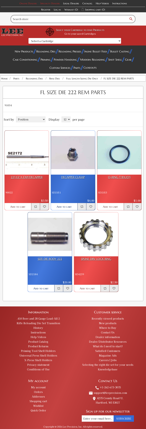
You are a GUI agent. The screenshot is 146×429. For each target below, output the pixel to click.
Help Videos (102, 3)
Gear (128, 59)
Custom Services (59, 67)
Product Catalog (38, 341)
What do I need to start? (108, 346)
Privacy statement (38, 364)
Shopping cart (38, 401)
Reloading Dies (45, 51)
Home (4, 78)
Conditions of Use (38, 369)
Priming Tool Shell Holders (38, 351)
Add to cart (17, 206)
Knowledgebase (108, 369)
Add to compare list (35, 206)
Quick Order (38, 410)
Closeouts (90, 67)
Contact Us (107, 332)
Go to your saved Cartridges (80, 33)
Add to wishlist (44, 206)
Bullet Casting (119, 51)
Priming (46, 59)
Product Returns (38, 346)
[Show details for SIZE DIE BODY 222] (50, 234)
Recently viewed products (108, 318)
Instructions (119, 3)
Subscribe (123, 418)
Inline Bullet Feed (95, 51)
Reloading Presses (70, 51)
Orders (38, 392)
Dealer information (108, 337)
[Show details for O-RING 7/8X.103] (119, 153)
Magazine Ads (108, 355)
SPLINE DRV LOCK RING (96, 259)
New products (107, 323)
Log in (57, 9)
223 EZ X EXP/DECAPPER (27, 177)
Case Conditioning (25, 59)
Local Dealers (71, 3)
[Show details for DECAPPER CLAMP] (73, 153)
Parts (77, 67)
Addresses (38, 396)
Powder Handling (65, 59)
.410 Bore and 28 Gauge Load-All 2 (38, 318)
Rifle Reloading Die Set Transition (38, 323)
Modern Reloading (92, 59)
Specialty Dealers (50, 3)
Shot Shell (115, 59)
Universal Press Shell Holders (38, 355)
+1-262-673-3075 (108, 387)
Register (45, 9)
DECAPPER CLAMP (73, 177)
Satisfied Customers (107, 351)
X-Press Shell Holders (38, 360)
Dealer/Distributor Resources (108, 341)
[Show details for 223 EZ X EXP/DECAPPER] (27, 153)
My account (38, 387)
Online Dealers (28, 3)
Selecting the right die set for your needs (107, 364)
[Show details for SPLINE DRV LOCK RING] (96, 234)
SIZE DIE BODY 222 (50, 259)
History (38, 328)
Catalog (87, 3)
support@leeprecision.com (108, 393)
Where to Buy (107, 328)
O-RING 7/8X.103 (119, 177)
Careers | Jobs (108, 360)
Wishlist (38, 406)
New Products (24, 51)
